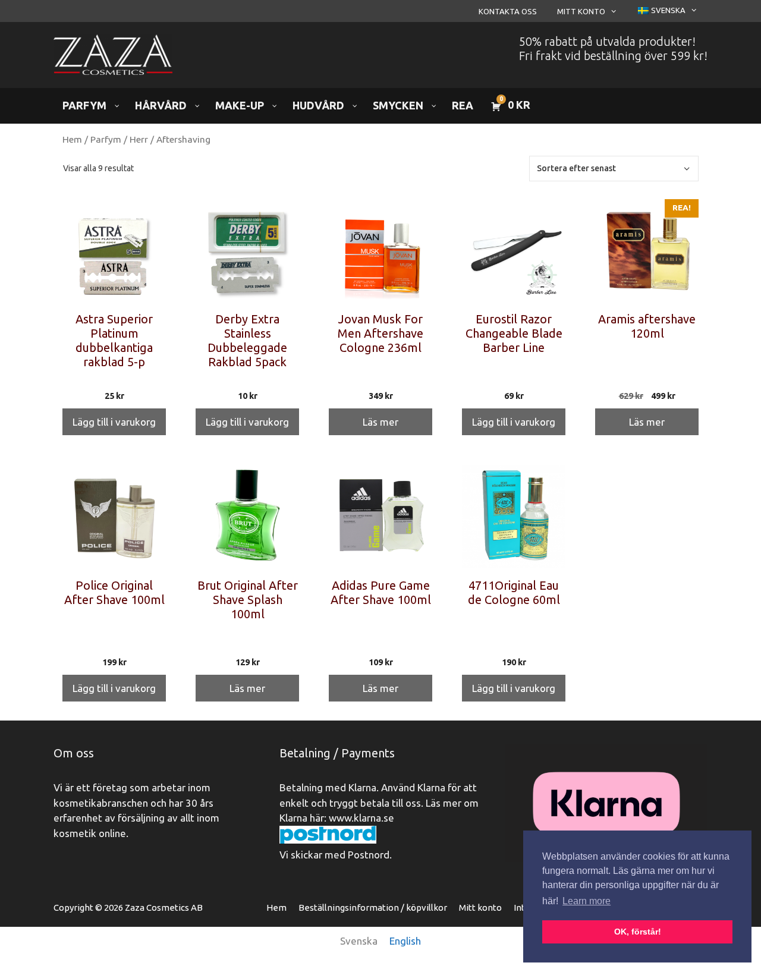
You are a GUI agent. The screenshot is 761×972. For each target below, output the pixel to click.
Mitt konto (581, 11)
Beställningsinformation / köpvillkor (372, 907)
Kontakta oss (508, 11)
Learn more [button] (586, 901)
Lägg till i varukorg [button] (114, 421)
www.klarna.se (361, 817)
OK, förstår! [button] (637, 931)
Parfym (105, 139)
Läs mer (380, 421)
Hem (72, 139)
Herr (139, 139)
